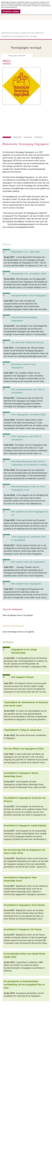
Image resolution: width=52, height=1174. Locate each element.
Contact (7, 63)
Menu (26, 17)
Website (7, 60)
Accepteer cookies (11, 11)
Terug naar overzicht (16, 55)
